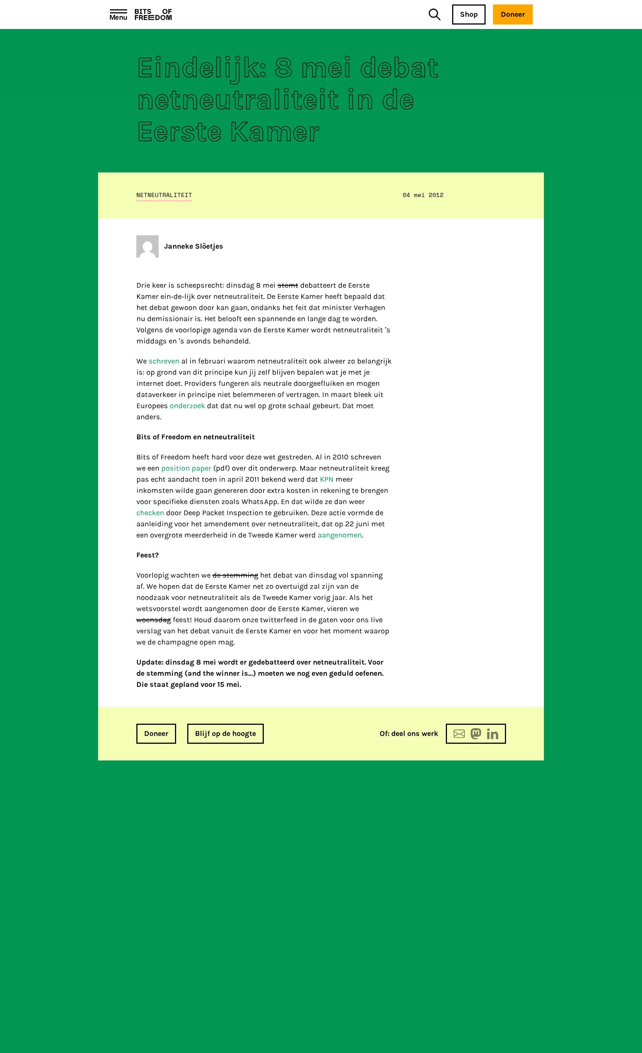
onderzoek (187, 405)
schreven (164, 361)
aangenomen (340, 535)
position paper (186, 468)
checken (150, 512)
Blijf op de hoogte (225, 733)
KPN (327, 479)
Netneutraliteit (164, 194)
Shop (469, 14)
